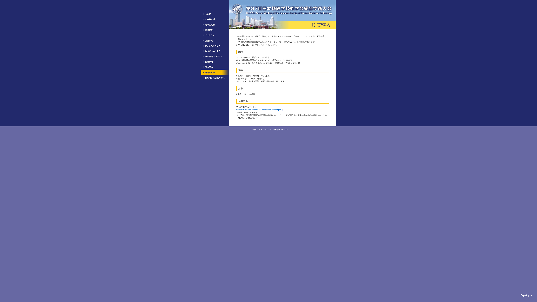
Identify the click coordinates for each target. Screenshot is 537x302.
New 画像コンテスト (215, 56)
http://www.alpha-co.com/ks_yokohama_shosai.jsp (258, 109)
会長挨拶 (215, 19)
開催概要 (215, 29)
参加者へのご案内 (215, 51)
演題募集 (215, 40)
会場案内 (215, 61)
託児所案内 (215, 72)
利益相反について (215, 77)
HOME (215, 13)
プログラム (215, 35)
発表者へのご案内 (215, 45)
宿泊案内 (215, 67)
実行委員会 (215, 24)
